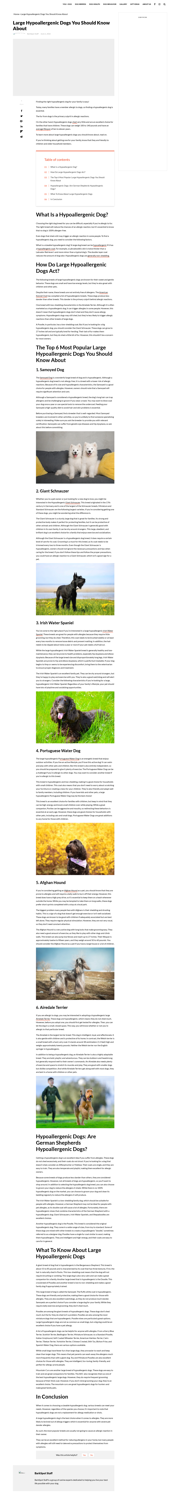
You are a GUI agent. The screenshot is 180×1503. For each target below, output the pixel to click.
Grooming (62, 541)
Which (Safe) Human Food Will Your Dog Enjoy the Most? (147, 75)
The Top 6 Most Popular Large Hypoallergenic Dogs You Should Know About (77, 179)
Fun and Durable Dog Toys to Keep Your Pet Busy (147, 62)
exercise (91, 532)
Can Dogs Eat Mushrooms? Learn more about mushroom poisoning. (147, 87)
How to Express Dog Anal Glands (145, 112)
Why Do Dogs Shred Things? (146, 150)
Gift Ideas (134, 4)
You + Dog (67, 4)
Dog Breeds (80, 4)
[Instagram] (159, 4)
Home (16, 14)
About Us (147, 4)
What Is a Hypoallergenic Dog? (63, 167)
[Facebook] (155, 4)
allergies (82, 308)
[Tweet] (21, 116)
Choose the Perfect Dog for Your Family (148, 125)
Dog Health (94, 4)
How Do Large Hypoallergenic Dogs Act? (67, 172)
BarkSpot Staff (32, 34)
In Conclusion (56, 199)
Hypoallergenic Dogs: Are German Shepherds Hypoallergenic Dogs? (76, 187)
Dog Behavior (109, 4)
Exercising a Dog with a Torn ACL (137, 53)
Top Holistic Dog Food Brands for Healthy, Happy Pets (147, 100)
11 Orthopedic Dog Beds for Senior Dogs (146, 137)
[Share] (21, 111)
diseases (85, 424)
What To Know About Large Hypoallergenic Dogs (71, 194)
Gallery (123, 4)
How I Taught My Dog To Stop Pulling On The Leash (147, 162)
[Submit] (21, 136)
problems (85, 407)
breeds (52, 279)
